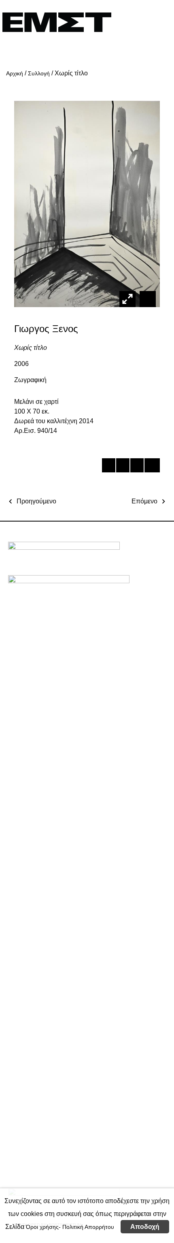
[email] (151, 467)
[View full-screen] (127, 299)
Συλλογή (39, 73)
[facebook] (108, 467)
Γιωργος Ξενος (46, 328)
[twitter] (122, 467)
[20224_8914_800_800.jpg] (147, 298)
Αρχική (14, 73)
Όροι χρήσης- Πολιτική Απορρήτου (70, 1227)
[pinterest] (136, 467)
